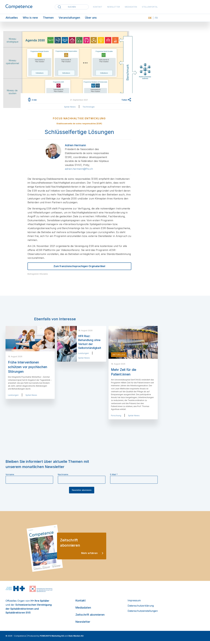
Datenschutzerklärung (141, 605)
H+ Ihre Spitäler (40, 600)
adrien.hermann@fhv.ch (79, 168)
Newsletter (113, 7)
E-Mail (114, 474)
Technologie (89, 106)
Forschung (116, 415)
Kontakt (97, 7)
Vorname (10, 474)
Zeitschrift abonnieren (90, 614)
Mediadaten (131, 7)
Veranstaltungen (69, 17)
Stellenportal (150, 7)
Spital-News (70, 106)
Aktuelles (12, 17)
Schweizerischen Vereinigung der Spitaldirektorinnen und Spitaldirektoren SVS (29, 608)
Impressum (134, 600)
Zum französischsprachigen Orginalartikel (79, 266)
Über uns (91, 17)
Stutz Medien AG (75, 636)
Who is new (30, 17)
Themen (48, 17)
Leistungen (13, 395)
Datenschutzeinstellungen (143, 610)
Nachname (63, 474)
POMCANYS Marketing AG (52, 636)
